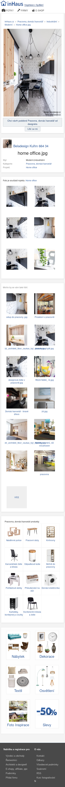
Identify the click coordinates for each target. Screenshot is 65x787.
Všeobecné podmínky (47, 764)
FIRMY (24, 10)
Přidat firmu (11, 777)
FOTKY (9, 10)
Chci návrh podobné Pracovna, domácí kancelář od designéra (32, 122)
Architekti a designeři (16, 764)
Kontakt (40, 756)
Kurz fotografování (46, 777)
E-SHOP (39, 10)
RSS (39, 773)
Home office (31, 167)
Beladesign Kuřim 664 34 (30, 146)
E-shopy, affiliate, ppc (17, 769)
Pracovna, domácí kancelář (39, 163)
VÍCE (16, 497)
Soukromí (41, 769)
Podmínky (11, 773)
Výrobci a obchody (15, 756)
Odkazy (40, 760)
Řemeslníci (11, 760)
